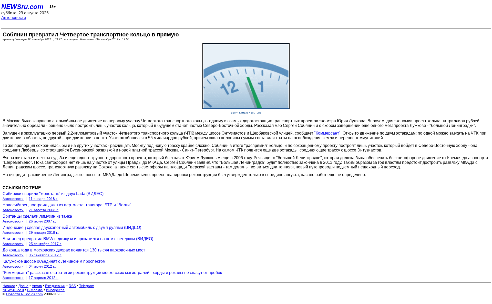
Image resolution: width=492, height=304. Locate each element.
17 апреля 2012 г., (44, 278)
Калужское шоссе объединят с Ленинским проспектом (54, 261)
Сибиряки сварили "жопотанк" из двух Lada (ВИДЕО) (53, 193)
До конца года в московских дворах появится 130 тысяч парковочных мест (74, 250)
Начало (9, 286)
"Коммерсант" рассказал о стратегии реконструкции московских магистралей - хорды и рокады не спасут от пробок (112, 272)
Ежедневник (55, 286)
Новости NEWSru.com (24, 294)
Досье (23, 286)
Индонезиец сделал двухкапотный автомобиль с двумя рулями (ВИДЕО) (72, 227)
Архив (37, 286)
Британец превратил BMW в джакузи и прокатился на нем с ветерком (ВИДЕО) (78, 239)
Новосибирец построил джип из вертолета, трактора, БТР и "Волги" (67, 205)
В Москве (35, 290)
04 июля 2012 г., (42, 266)
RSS (72, 286)
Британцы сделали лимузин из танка (37, 216)
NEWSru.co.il (13, 290)
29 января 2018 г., (44, 232)
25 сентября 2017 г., (46, 244)
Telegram (86, 286)
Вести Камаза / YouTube (246, 112)
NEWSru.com (22, 7)
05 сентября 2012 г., (46, 255)
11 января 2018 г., (44, 199)
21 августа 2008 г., (44, 210)
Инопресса (55, 290)
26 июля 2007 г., (42, 221)
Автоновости (13, 17)
